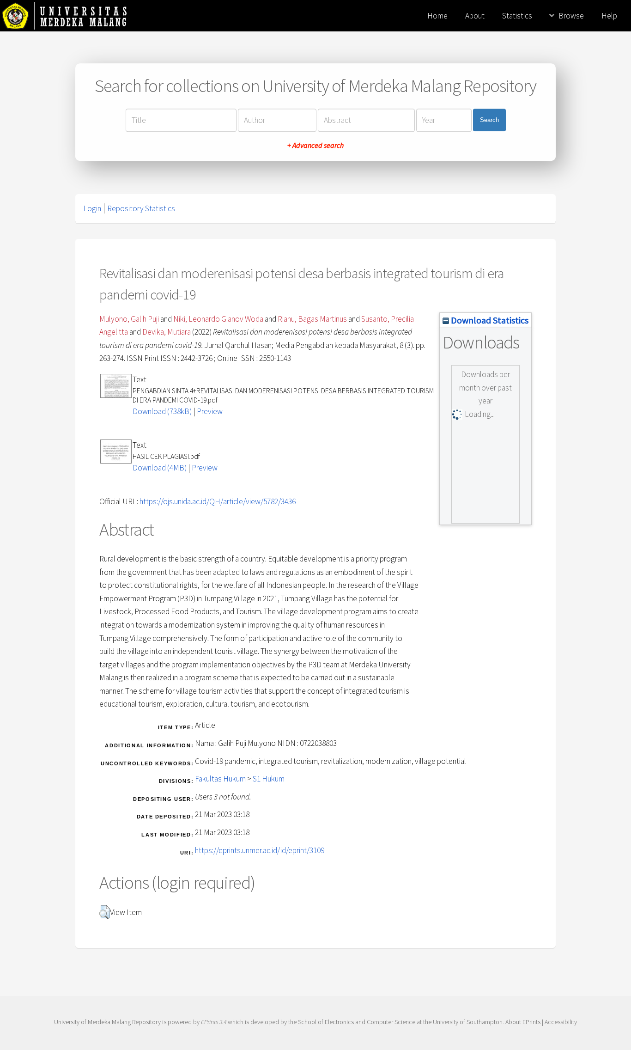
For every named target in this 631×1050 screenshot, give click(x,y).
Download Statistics (488, 320)
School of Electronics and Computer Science (356, 1022)
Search (489, 119)
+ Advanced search (315, 145)
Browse (571, 16)
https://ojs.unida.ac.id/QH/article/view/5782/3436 (218, 501)
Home (437, 16)
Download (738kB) (162, 411)
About (475, 16)
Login (92, 208)
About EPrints (522, 1022)
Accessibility (561, 1022)
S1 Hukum (269, 779)
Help (609, 16)
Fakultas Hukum (220, 779)
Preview (210, 411)
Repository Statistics (141, 208)
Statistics (517, 16)
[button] (104, 912)
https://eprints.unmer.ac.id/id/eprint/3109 (259, 850)
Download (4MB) (160, 468)
